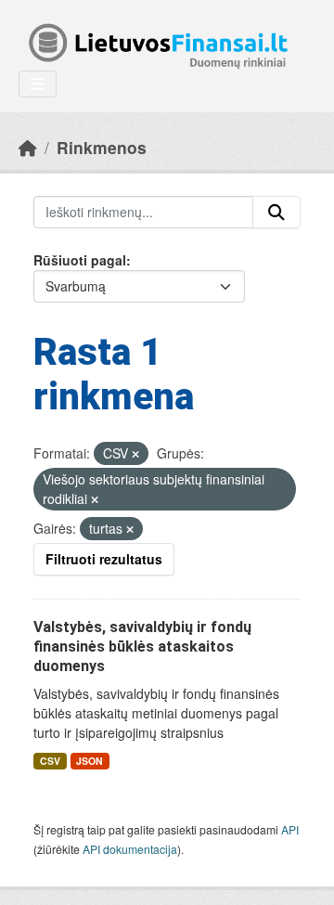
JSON (89, 761)
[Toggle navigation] (38, 84)
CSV (50, 761)
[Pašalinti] (135, 453)
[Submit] (276, 212)
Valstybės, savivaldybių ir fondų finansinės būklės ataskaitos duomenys (142, 646)
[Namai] (28, 147)
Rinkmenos (102, 147)
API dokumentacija (130, 849)
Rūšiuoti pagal (79, 260)
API (290, 829)
